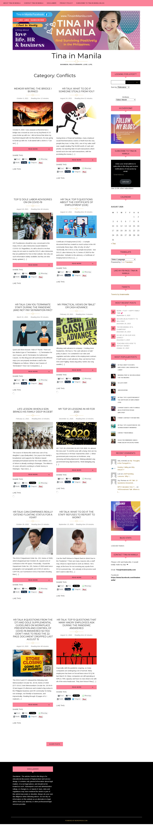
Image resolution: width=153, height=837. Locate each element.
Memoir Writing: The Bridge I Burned (33, 90)
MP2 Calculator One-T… (126, 487)
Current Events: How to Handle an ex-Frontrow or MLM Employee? (129, 410)
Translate (129, 262)
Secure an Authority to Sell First (127, 320)
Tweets (126, 287)
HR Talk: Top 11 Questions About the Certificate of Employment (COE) (76, 202)
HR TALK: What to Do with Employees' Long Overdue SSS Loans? (128, 367)
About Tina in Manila (11, 3)
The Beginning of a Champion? (125, 328)
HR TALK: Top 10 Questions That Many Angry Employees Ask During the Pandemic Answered (76, 623)
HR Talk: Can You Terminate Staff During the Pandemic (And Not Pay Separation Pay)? (32, 307)
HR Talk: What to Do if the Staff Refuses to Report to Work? (76, 514)
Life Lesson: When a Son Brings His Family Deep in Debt (33, 410)
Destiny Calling (122, 467)
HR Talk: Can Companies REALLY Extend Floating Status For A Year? (33, 514)
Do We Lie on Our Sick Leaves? (126, 336)
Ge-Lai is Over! (122, 383)
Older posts (54, 744)
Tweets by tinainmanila (120, 294)
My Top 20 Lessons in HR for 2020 (76, 410)
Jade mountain (123, 390)
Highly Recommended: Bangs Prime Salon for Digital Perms (128, 441)
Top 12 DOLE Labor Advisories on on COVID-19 (33, 201)
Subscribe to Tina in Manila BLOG (90, 3)
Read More (33, 149)
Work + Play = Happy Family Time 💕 (128, 312)
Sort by (114, 87)
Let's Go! (125, 182)
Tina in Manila (77, 55)
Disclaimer (51, 3)
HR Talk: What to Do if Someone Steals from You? (76, 90)
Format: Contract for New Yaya (128, 417)
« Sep (113, 243)
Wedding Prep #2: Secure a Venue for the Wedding (129, 376)
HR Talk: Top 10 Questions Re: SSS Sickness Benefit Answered (129, 426)
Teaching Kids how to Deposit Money (126, 345)
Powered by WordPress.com (76, 820)
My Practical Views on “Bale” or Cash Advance (76, 306)
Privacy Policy (66, 3)
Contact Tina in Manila (33, 3)
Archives (125, 97)
